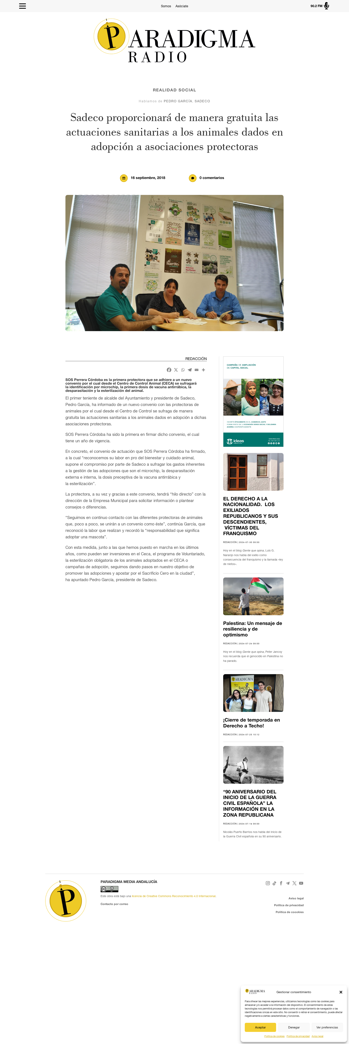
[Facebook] (169, 370)
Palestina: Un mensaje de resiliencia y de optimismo (252, 629)
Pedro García (178, 101)
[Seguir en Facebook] (281, 883)
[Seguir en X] (294, 883)
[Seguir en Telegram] (287, 883)
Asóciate (182, 6)
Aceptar (260, 1027)
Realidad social (174, 90)
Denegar (294, 1027)
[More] (203, 370)
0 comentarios (212, 178)
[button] (341, 992)
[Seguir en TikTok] (274, 883)
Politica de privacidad (298, 1036)
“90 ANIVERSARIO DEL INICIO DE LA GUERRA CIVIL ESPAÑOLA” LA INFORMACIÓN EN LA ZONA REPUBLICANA (249, 804)
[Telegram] (190, 370)
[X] (176, 370)
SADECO (202, 101)
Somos (166, 6)
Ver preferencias (327, 1027)
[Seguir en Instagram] (267, 883)
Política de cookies (274, 1036)
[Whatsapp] (183, 370)
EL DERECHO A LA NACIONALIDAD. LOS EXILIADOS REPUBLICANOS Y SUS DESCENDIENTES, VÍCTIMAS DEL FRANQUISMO (250, 516)
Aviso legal (317, 1036)
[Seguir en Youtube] (301, 883)
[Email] (196, 370)
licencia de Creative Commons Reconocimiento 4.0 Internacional (173, 896)
